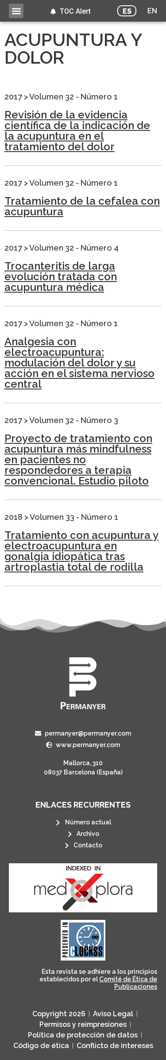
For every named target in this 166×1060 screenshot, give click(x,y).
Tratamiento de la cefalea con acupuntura (82, 206)
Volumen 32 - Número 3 (73, 420)
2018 (13, 517)
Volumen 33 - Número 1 (74, 517)
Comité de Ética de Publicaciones (128, 983)
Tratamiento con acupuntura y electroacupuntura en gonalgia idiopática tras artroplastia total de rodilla (81, 551)
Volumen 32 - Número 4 (74, 247)
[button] (16, 11)
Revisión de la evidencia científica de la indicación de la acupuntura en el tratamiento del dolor (77, 130)
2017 (13, 96)
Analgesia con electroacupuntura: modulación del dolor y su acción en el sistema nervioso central (79, 362)
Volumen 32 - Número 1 (73, 96)
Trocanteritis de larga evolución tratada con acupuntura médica (60, 276)
